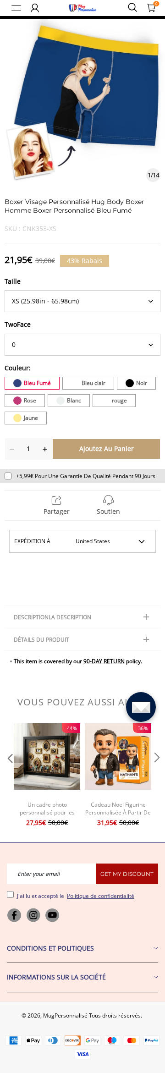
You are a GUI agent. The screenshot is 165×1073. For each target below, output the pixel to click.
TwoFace (18, 324)
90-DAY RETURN (104, 661)
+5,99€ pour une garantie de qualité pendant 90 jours (85, 476)
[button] (9, 776)
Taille (13, 281)
